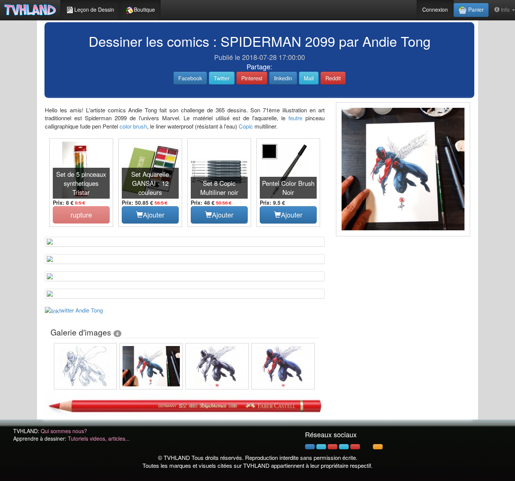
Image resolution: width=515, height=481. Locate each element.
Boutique (144, 9)
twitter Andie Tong (81, 310)
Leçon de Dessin (94, 9)
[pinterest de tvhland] (332, 446)
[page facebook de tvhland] (310, 446)
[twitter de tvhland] (321, 446)
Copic (246, 126)
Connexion (435, 9)
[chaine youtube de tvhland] (355, 446)
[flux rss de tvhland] (378, 446)
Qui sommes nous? (64, 431)
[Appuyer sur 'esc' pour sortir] (403, 169)
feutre (295, 118)
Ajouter (153, 214)
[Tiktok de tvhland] (366, 446)
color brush (133, 126)
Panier (475, 9)
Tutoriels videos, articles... (99, 438)
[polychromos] (185, 405)
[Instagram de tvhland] (344, 446)
